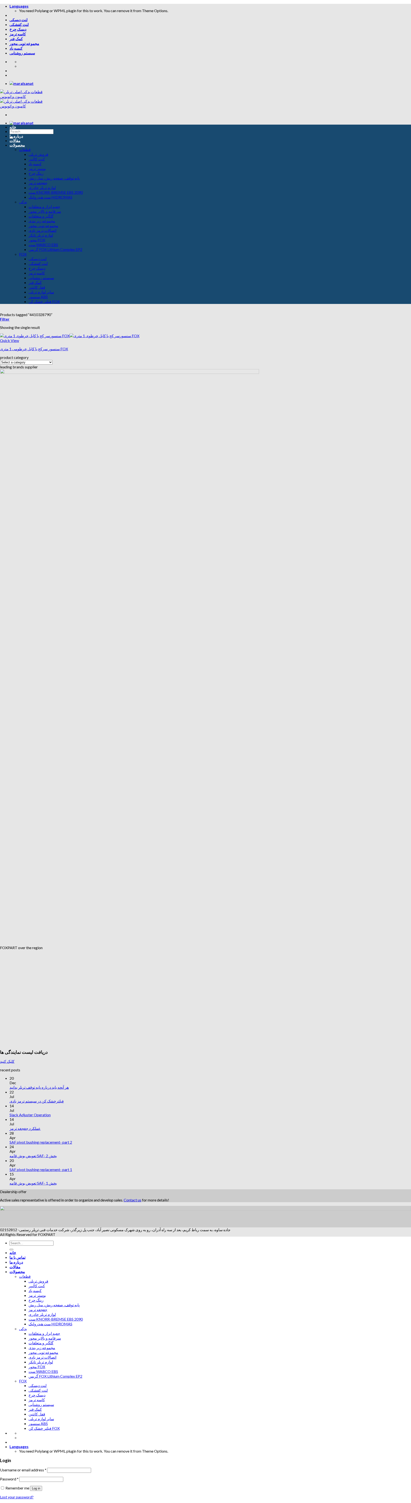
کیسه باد (16, 48)
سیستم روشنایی (22, 53)
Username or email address (23, 1470)
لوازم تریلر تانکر (41, 235)
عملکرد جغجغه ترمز (25, 1128)
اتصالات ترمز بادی (42, 230)
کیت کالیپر (37, 159)
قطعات (25, 149)
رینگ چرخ (36, 173)
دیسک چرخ (18, 29)
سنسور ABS (38, 296)
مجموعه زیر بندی (42, 221)
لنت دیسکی (19, 19)
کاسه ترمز (18, 34)
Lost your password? (17, 1497)
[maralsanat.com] (22, 83)
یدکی (23, 202)
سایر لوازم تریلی (41, 292)
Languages (19, 6)
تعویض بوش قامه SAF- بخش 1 (33, 1183)
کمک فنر (16, 38)
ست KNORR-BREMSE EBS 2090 (56, 192)
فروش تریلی (38, 154)
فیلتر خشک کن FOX (44, 301)
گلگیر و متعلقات (41, 216)
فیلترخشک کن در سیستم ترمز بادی (37, 1101)
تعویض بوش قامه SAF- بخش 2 (33, 1155)
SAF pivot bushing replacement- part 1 (41, 1169)
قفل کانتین (37, 287)
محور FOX (37, 240)
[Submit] (11, 1249)
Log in (36, 1488)
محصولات (17, 145)
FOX (23, 254)
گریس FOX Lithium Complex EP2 (55, 249)
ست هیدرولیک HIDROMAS (50, 197)
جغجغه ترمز (38, 183)
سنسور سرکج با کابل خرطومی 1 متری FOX (34, 348)
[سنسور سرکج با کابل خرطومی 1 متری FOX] (69, 335)
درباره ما (16, 136)
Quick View (9, 340)
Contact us (132, 1200)
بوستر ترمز (37, 168)
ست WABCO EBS (43, 244)
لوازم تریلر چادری (42, 187)
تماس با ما (17, 131)
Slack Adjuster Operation (30, 1115)
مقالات (15, 140)
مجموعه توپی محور (24, 43)
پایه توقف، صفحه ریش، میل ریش (54, 178)
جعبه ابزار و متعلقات (44, 206)
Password (9, 1479)
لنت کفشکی (19, 24)
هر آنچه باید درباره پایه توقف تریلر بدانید (39, 1087)
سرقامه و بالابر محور (45, 211)
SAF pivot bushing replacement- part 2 (41, 1142)
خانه (13, 127)
